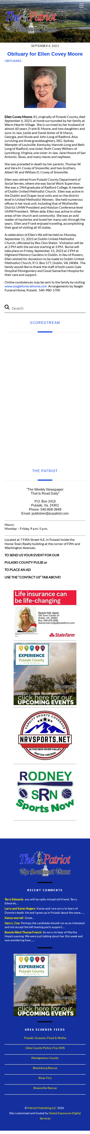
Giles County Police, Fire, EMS (45, 1048)
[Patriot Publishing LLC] (31, 31)
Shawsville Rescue (45, 1088)
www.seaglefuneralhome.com (26, 286)
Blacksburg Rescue (45, 1068)
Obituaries (13, 61)
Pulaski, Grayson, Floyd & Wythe (45, 1038)
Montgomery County (45, 1058)
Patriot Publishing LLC (42, 1108)
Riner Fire (45, 1078)
